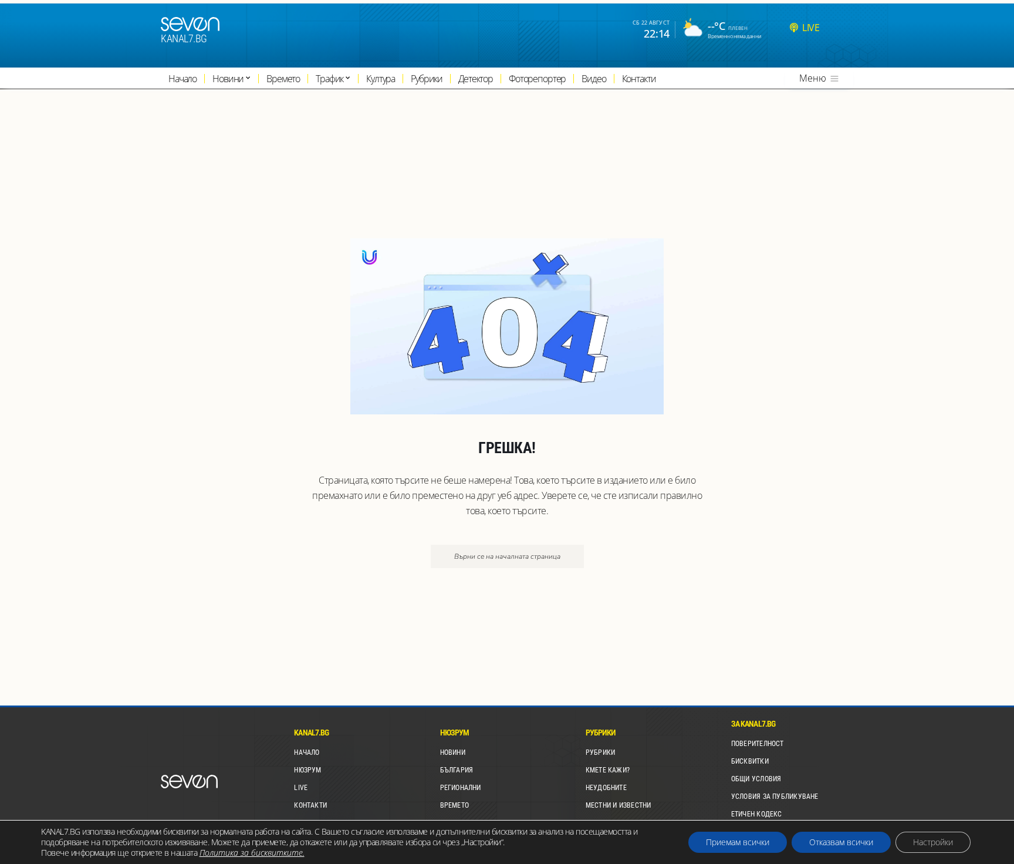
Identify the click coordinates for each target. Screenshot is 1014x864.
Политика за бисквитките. (252, 852)
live (810, 27)
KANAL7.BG (184, 39)
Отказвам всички (841, 842)
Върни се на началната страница (507, 556)
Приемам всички (737, 842)
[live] (794, 27)
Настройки (933, 842)
